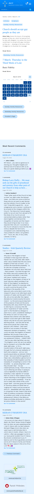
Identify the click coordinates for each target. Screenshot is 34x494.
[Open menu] (30, 4)
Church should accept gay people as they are (15, 31)
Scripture (15, 21)
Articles (6, 21)
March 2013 (17, 77)
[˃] (30, 101)
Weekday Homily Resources (13, 55)
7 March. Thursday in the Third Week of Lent (15, 61)
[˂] (4, 101)
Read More (7, 51)
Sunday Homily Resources (12, 24)
